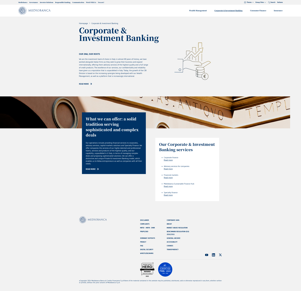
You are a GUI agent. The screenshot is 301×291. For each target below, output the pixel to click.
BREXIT (169, 224)
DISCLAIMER (144, 220)
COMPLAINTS (144, 224)
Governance (33, 2)
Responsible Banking (62, 2)
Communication (78, 2)
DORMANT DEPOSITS (147, 238)
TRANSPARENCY (172, 249)
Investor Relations (46, 2)
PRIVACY (143, 242)
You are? (101, 2)
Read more (168, 160)
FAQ (141, 246)
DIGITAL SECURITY (146, 249)
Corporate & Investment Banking (228, 10)
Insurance (278, 10)
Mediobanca (22, 2)
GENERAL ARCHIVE (173, 238)
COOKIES (170, 246)
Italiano (280, 2)
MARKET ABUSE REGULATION (177, 228)
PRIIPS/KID (144, 231)
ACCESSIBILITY (172, 242)
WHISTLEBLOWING (146, 253)
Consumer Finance (258, 10)
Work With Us (91, 2)
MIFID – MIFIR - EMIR (147, 228)
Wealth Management (198, 10)
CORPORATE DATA (173, 220)
